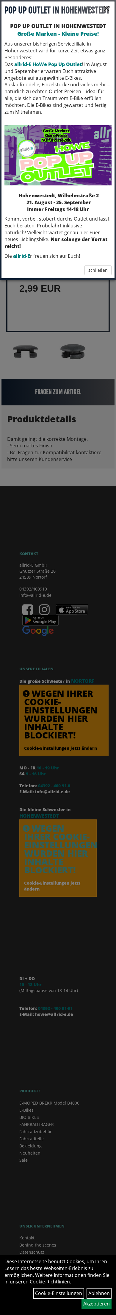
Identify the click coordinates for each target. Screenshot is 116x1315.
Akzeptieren (96, 1303)
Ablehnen (99, 1293)
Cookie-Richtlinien (50, 1281)
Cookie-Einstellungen (58, 1293)
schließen (98, 270)
